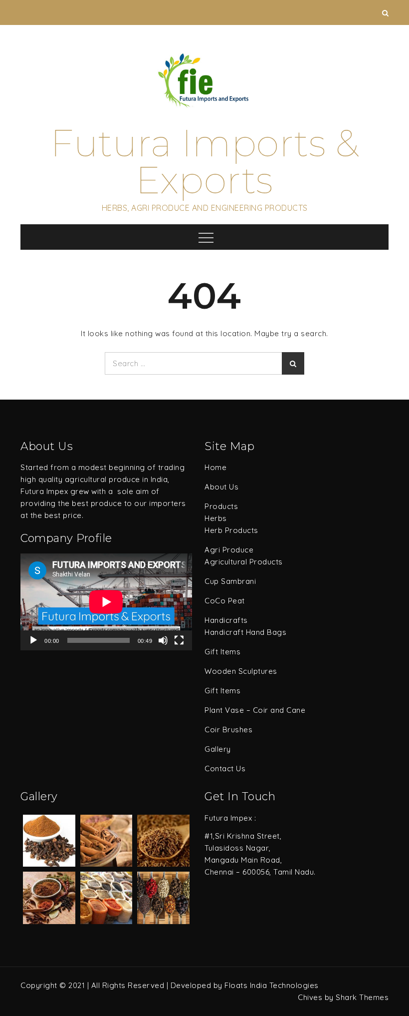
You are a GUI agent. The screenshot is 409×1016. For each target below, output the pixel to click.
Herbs (215, 518)
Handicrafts (226, 620)
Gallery (217, 749)
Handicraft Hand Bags (245, 632)
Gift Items (222, 651)
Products (221, 506)
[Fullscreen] (179, 640)
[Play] (33, 640)
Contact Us (224, 768)
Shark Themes (362, 997)
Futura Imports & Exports (204, 161)
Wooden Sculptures (240, 671)
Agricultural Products (243, 561)
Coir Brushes (228, 729)
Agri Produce (228, 549)
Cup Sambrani (230, 581)
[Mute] (163, 640)
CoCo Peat (224, 600)
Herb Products (231, 530)
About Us (221, 487)
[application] (106, 601)
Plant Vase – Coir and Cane (254, 710)
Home (215, 467)
